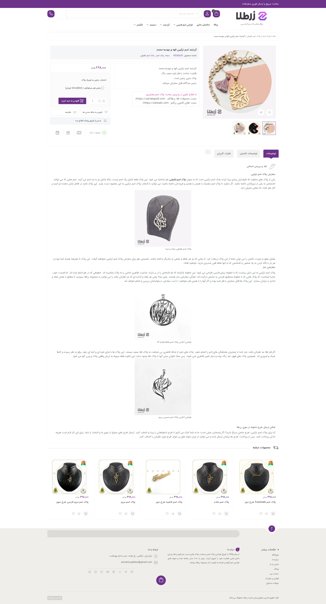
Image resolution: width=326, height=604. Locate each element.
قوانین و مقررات (272, 578)
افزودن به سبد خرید (70, 101)
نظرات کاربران (224, 154)
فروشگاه (275, 555)
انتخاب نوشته (273, 514)
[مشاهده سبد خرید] (216, 14)
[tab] (271, 154)
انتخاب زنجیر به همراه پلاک (94, 80)
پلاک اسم (266, 36)
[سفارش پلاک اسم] (251, 19)
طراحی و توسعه (54, 598)
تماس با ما (274, 564)
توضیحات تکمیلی (248, 154)
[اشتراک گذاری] (261, 112)
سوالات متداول (272, 583)
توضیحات (271, 154)
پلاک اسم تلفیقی (254, 36)
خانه (274, 36)
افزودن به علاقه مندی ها (92, 112)
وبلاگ (276, 569)
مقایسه (68, 112)
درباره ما (275, 559)
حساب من (274, 574)
